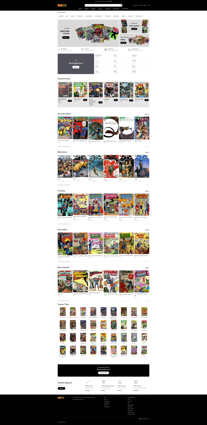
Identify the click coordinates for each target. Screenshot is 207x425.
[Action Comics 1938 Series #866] (65, 205)
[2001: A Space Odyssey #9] (65, 128)
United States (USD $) (144, 418)
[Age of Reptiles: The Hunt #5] (126, 128)
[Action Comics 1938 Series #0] (65, 244)
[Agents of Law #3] (141, 128)
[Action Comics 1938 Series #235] (126, 243)
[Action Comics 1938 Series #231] (95, 243)
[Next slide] (148, 146)
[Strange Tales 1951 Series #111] (126, 281)
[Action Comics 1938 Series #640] (80, 128)
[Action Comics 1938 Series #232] (111, 243)
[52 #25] (126, 166)
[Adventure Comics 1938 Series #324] (141, 205)
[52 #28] (141, 166)
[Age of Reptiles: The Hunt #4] (111, 128)
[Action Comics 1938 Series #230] (80, 243)
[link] (70, 84)
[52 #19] (95, 166)
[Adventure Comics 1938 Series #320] (95, 205)
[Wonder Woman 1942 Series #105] (80, 281)
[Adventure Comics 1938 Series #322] (126, 205)
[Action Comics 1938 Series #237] (141, 243)
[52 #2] (65, 166)
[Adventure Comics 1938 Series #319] (80, 204)
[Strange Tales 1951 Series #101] (111, 281)
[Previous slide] (144, 146)
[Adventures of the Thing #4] (95, 128)
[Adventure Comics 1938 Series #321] (111, 205)
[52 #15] (80, 166)
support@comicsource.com (79, 399)
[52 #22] (111, 166)
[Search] (121, 5)
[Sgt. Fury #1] (65, 281)
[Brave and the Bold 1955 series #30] (141, 281)
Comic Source (62, 422)
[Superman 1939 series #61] (95, 280)
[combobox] (103, 5)
